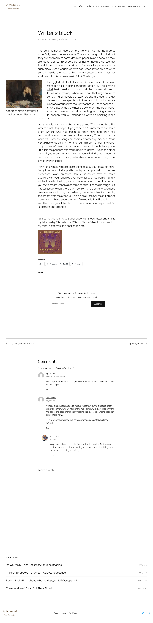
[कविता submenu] (93, 6)
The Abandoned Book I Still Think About (29, 588)
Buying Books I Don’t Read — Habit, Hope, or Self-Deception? (41, 580)
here (82, 226)
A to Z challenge (72, 218)
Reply (48, 389)
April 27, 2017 (51, 373)
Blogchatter (95, 218)
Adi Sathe (49, 39)
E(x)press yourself (135, 343)
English (57, 39)
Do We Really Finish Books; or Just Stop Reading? (34, 564)
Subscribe (98, 303)
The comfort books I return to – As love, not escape (36, 572)
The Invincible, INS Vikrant (21, 343)
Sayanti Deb (50, 401)
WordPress (73, 613)
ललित (63, 39)
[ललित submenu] (84, 6)
